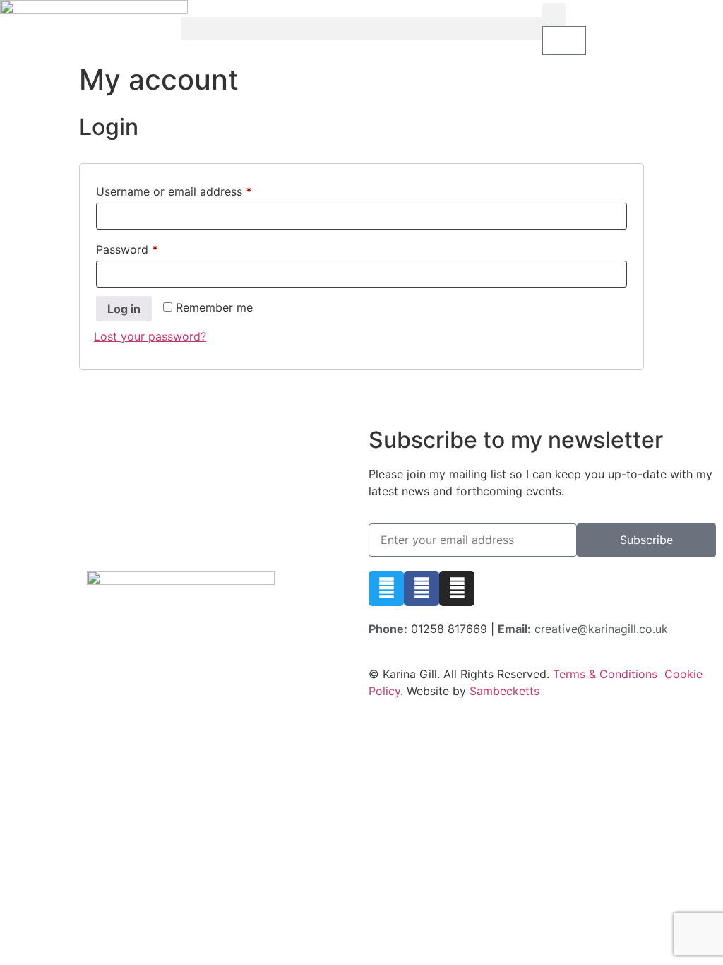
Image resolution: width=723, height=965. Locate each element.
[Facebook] (421, 588)
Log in (124, 309)
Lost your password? (150, 336)
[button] (361, 28)
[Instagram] (456, 588)
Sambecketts (504, 691)
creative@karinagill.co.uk (601, 629)
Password (150, 247)
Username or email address (197, 189)
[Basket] (564, 40)
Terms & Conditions (605, 674)
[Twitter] (386, 588)
